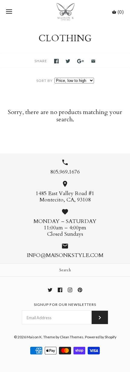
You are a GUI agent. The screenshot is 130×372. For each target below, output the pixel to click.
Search (65, 270)
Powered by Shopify (100, 337)
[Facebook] (60, 290)
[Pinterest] (80, 290)
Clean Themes (71, 337)
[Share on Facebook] (56, 61)
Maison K (34, 337)
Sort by (44, 80)
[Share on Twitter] (68, 61)
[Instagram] (70, 290)
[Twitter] (50, 290)
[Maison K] (65, 12)
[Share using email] (93, 61)
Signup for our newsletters (65, 304)
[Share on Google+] (80, 61)
